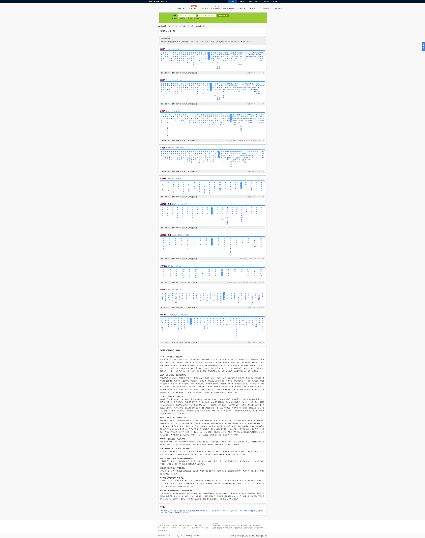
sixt (204, 525)
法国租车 (246, 511)
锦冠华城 (179, 296)
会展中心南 (255, 87)
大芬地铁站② (243, 156)
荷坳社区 (203, 296)
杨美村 (221, 54)
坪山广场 (163, 55)
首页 (169, 26)
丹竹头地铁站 (239, 156)
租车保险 (241, 9)
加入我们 (245, 536)
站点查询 (197, 18)
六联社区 (163, 154)
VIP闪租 (203, 9)
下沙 (263, 85)
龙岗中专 (207, 55)
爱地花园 (214, 185)
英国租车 (252, 511)
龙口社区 (221, 86)
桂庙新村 (255, 55)
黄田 (241, 270)
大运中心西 (171, 322)
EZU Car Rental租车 (202, 528)
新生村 (173, 85)
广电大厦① (235, 56)
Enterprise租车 (171, 528)
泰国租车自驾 (183, 511)
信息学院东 (168, 322)
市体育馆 (261, 210)
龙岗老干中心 (213, 57)
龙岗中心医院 (175, 88)
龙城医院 (249, 321)
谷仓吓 (171, 116)
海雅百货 (257, 55)
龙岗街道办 (181, 56)
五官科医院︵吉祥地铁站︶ (236, 329)
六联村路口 (181, 118)
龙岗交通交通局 (193, 58)
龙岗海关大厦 (201, 57)
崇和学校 (178, 185)
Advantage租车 (162, 530)
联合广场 (251, 86)
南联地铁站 (183, 56)
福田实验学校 (257, 88)
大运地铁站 (261, 186)
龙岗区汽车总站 (252, 299)
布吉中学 (255, 154)
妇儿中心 (201, 86)
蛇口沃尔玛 (261, 56)
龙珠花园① (247, 155)
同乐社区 (191, 117)
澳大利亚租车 (210, 511)
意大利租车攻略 (217, 528)
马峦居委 (177, 117)
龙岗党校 (205, 55)
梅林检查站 (261, 242)
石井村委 (163, 117)
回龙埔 (255, 295)
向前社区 (187, 86)
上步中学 (241, 86)
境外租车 (180, 9)
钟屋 (235, 270)
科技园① (251, 55)
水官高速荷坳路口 (223, 90)
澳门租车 (185, 513)
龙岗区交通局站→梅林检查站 (181, 235)
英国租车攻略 (238, 528)
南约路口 (183, 86)
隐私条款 (252, 536)
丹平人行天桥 (235, 156)
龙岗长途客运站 (179, 58)
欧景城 (248, 295)
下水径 (259, 153)
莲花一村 (253, 117)
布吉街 (251, 153)
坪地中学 (167, 86)
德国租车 (218, 511)
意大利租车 (259, 511)
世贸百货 (195, 86)
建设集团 (231, 86)
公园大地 (243, 321)
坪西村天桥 (181, 155)
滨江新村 (237, 86)
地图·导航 (253, 9)
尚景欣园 (176, 272)
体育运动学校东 (178, 324)
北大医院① (261, 118)
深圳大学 (253, 55)
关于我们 (233, 536)
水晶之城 (196, 296)
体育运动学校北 (181, 324)
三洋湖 (173, 116)
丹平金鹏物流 (233, 156)
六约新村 (162, 296)
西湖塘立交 (179, 155)
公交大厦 (255, 117)
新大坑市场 (173, 56)
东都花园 (246, 321)
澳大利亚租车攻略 (246, 525)
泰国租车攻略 (235, 525)
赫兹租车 (167, 525)
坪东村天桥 (167, 155)
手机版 (242, 1)
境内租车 (192, 9)
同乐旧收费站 (169, 57)
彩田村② (257, 117)
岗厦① (233, 54)
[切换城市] (174, 18)
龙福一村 (195, 55)
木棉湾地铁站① (245, 157)
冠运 (189, 294)
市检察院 (229, 86)
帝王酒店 (175, 117)
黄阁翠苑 (209, 55)
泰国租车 (171, 513)
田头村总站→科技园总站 (173, 111)
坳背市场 (193, 296)
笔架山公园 (251, 118)
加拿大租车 (164, 513)
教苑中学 (213, 86)
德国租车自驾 (174, 511)
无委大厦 (243, 86)
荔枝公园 (233, 86)
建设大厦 (205, 154)
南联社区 (185, 86)
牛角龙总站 (161, 56)
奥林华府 (211, 55)
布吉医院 (253, 154)
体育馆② (247, 117)
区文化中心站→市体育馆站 (180, 204)
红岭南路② (235, 87)
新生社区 (185, 154)
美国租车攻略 (216, 525)
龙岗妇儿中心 (199, 57)
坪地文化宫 (177, 155)
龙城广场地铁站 (187, 58)
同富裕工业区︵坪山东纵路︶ (167, 126)
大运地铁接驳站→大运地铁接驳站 (178, 315)
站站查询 (182, 18)
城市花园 (217, 321)
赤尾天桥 (245, 86)
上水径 (261, 153)
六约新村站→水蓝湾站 (174, 289)
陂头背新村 (239, 118)
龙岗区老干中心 (215, 89)
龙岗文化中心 (191, 57)
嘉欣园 (188, 320)
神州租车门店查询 (193, 511)
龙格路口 (210, 296)
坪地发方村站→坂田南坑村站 (175, 148)
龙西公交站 (163, 186)
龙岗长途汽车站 (201, 120)
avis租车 (160, 525)
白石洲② (247, 55)
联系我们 (239, 536)
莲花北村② (259, 118)
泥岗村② (225, 86)
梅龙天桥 (227, 55)
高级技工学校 (199, 187)
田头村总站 (161, 118)
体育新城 (229, 154)
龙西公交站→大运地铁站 (175, 179)
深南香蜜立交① (239, 58)
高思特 (165, 54)
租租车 (149, 7)
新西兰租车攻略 (248, 528)
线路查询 (189, 18)
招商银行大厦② (241, 58)
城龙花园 (223, 321)
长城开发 (229, 55)
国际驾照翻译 (228, 9)
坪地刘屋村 (165, 155)
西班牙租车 (231, 511)
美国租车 (202, 511)
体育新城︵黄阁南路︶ (217, 61)
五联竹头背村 (189, 187)
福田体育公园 (259, 88)
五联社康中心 (173, 187)
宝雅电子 (254, 272)
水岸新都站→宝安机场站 (175, 266)
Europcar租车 (191, 528)
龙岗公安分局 (197, 88)
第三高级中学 (221, 298)
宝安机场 (261, 272)
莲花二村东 (231, 56)
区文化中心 (191, 87)
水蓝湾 (262, 295)
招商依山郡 (220, 186)
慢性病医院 (230, 186)
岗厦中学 (253, 86)
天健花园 (220, 321)
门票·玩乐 (215, 9)
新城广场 (169, 296)
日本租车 (224, 511)
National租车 (161, 528)
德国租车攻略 (257, 525)
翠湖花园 (248, 272)
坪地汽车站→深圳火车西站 (174, 80)
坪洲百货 (165, 86)
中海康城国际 (184, 323)
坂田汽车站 (255, 242)
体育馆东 (245, 117)
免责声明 (258, 536)
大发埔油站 (223, 56)
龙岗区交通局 (163, 243)
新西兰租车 (239, 511)
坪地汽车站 (161, 87)
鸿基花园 (240, 321)
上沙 (261, 85)
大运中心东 (214, 297)
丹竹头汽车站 (237, 156)
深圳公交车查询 (184, 26)
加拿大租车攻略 (228, 528)
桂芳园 (241, 153)
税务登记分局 (227, 88)
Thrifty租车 (198, 525)
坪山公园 (179, 117)
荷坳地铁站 (200, 297)
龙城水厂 (256, 185)
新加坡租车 (178, 513)
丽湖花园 (263, 154)
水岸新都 (163, 272)
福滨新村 (249, 86)
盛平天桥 (170, 272)
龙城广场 (189, 55)
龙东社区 (175, 55)
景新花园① (263, 118)
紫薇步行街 (196, 273)
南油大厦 (259, 55)
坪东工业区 (169, 155)
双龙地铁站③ (177, 57)
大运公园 (175, 321)
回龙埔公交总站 (204, 188)
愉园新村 (245, 296)
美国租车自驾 (165, 511)
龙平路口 (225, 185)
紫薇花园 (197, 55)
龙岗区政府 (193, 87)
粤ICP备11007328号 (193, 536)
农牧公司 (165, 117)
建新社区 (215, 55)
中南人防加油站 (209, 188)
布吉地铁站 (249, 155)
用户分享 (265, 9)
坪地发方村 (161, 155)
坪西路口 (171, 86)
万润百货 (194, 185)
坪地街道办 (163, 87)
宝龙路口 (167, 55)
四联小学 (183, 296)
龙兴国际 (233, 321)
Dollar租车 (190, 525)
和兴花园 (203, 55)
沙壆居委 (169, 117)
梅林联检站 (225, 56)
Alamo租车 (174, 525)
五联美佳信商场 (183, 188)
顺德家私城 (169, 87)
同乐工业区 (171, 56)
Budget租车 (182, 525)
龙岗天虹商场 (177, 88)
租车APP (277, 9)
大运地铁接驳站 (162, 324)
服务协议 (264, 536)
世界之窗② (245, 56)
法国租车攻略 (226, 525)
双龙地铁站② (199, 119)
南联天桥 (185, 55)
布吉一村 (257, 154)
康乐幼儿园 (172, 297)
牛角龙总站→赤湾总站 (173, 49)
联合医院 (263, 55)
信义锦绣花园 (176, 298)
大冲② (249, 54)
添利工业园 (168, 186)
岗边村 (247, 85)
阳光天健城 (251, 186)
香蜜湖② (237, 55)
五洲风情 (179, 86)
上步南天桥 (239, 87)
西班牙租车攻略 (258, 528)
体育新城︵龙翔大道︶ (219, 92)
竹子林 (243, 54)
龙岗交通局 (215, 118)
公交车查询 (175, 26)
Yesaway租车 (181, 528)
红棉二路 (186, 296)
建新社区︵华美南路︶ (217, 92)
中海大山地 (165, 297)
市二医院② (249, 118)
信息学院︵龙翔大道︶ (219, 61)
